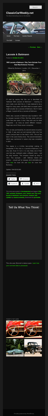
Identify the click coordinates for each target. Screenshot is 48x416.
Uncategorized (25, 191)
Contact (17, 40)
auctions (12, 193)
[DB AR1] (15, 348)
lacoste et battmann (12, 195)
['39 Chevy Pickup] (33, 348)
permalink (37, 197)
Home (8, 36)
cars (24, 193)
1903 (7, 193)
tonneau (31, 195)
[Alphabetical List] (15, 329)
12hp (39, 191)
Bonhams (19, 193)
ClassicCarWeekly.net (19, 13)
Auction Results (27, 36)
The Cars (16, 36)
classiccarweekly (19, 197)
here (12, 162)
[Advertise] (33, 329)
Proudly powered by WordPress (24, 414)
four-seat (38, 193)
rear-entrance (23, 195)
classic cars (30, 193)
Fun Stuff (9, 40)
